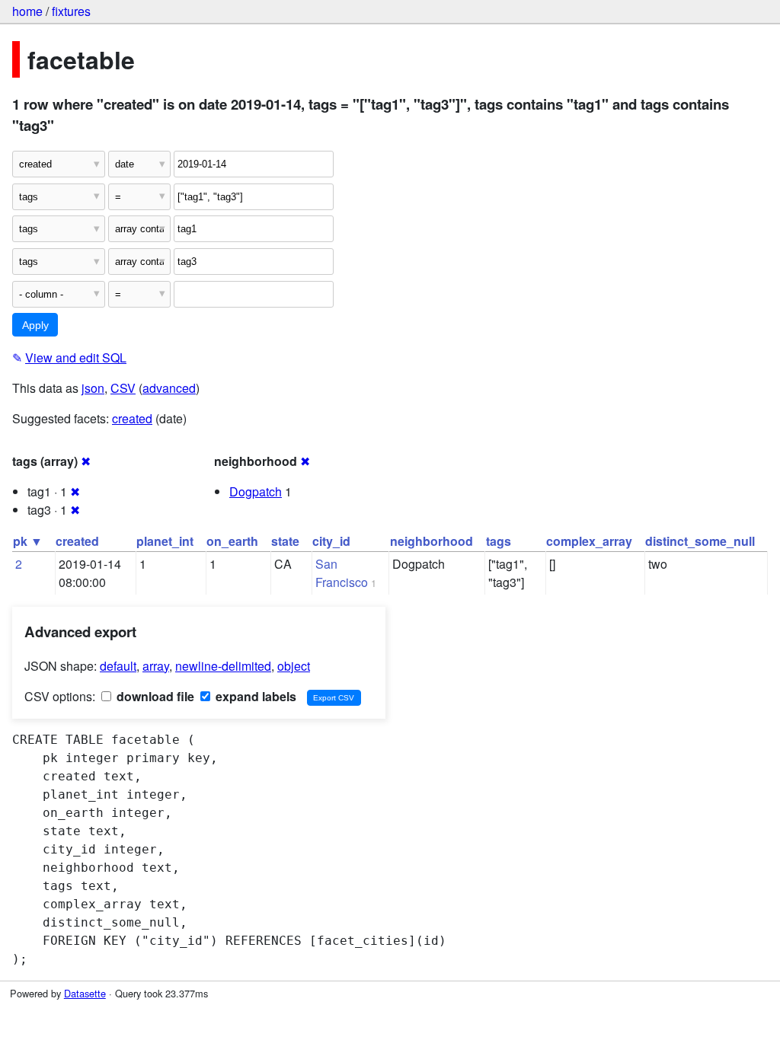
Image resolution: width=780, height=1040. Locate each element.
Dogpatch (255, 491)
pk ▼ (28, 541)
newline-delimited (223, 666)
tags (498, 541)
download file (153, 696)
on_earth (232, 541)
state (285, 541)
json (93, 388)
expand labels (254, 696)
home (27, 11)
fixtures (71, 11)
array (155, 666)
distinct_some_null (700, 541)
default (118, 666)
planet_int (164, 541)
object (293, 666)
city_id (331, 541)
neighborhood (431, 541)
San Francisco (341, 573)
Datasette (85, 993)
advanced (169, 388)
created (132, 418)
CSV (123, 388)
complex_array (589, 541)
